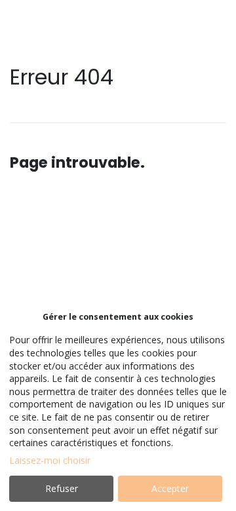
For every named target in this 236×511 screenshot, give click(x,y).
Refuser (61, 488)
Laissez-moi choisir (49, 460)
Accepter (170, 488)
